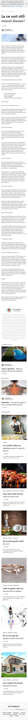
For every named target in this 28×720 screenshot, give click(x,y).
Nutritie (10, 538)
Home (3, 11)
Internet (23, 712)
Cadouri (5, 585)
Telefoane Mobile (6, 712)
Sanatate (15, 538)
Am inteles (19, 6)
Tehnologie (16, 712)
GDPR (11, 715)
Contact (17, 715)
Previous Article (7, 344)
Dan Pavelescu (8, 29)
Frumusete (10, 632)
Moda (15, 632)
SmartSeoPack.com (20, 709)
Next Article (4, 378)
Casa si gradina (7, 490)
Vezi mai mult (11, 6)
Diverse (5, 442)
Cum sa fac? (11, 11)
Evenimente (16, 585)
